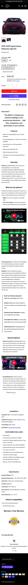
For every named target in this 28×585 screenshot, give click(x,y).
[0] (25, 6)
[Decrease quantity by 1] (8, 85)
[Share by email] (25, 104)
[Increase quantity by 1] (16, 85)
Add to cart (14, 91)
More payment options (14, 99)
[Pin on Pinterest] (20, 104)
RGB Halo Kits (5, 52)
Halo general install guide (14, 427)
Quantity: (3, 85)
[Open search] (19, 6)
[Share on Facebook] (17, 104)
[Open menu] (2, 6)
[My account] (22, 6)
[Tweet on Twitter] (23, 104)
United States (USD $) (6, 559)
